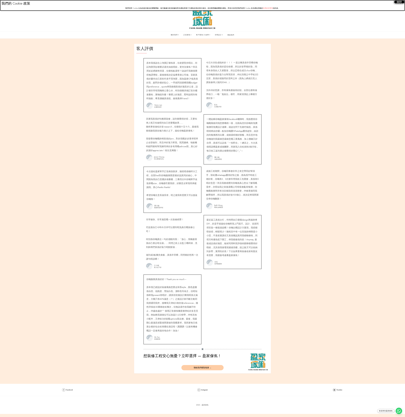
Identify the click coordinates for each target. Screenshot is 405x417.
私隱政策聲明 (268, 8)
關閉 (399, 2)
